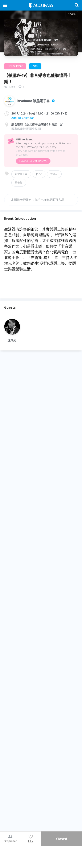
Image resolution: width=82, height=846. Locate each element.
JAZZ (39, 174)
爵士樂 (18, 182)
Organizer (10, 841)
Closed (61, 839)
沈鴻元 (54, 174)
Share (72, 14)
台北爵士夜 (21, 174)
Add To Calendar (22, 118)
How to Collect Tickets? (33, 161)
